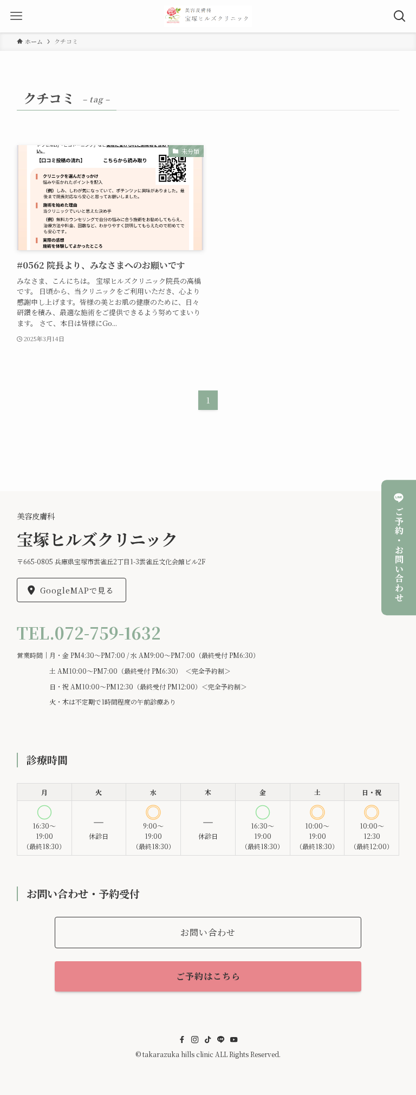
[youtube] (234, 1040)
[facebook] (182, 1040)
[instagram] (195, 1040)
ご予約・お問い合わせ (399, 554)
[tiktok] (208, 1040)
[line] (221, 1040)
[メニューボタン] (16, 16)
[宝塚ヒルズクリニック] (208, 16)
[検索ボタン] (400, 16)
